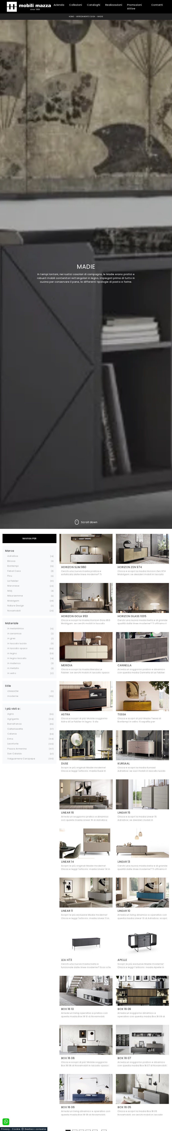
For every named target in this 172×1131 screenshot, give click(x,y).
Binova (11, 561)
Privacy (5, 1129)
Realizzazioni (113, 5)
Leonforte (13, 743)
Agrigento (13, 719)
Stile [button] (8, 686)
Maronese (13, 585)
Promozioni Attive (134, 6)
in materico (14, 663)
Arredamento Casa (85, 16)
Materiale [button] (11, 623)
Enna (10, 738)
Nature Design (15, 605)
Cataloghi (93, 5)
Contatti (157, 5)
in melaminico (15, 628)
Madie (100, 16)
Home (71, 16)
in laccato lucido (17, 643)
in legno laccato (16, 658)
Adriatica (12, 556)
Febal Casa (14, 571)
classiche (13, 691)
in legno (12, 653)
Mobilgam (13, 600)
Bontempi (13, 566)
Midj (9, 590)
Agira (10, 713)
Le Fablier (12, 580)
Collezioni (75, 5)
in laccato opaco (17, 648)
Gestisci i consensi (35, 1129)
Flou (9, 575)
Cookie (16, 1129)
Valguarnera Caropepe (21, 758)
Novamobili (14, 610)
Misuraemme (15, 595)
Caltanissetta (15, 728)
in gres (11, 638)
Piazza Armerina (17, 748)
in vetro (11, 673)
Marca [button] (9, 551)
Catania (12, 733)
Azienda (59, 5)
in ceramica (14, 633)
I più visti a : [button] (13, 709)
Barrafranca (14, 723)
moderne (12, 696)
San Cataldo (14, 753)
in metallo (13, 668)
